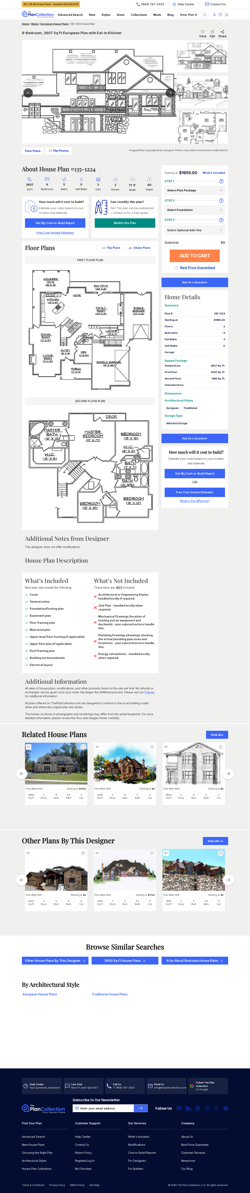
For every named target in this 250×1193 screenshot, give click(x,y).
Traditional (190, 408)
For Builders (135, 1168)
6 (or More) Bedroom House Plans (192, 961)
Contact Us (82, 1144)
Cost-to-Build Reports (142, 1152)
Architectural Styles (34, 1160)
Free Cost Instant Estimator (194, 492)
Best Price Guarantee (195, 1144)
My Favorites (83, 1168)
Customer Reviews (193, 1152)
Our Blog (187, 1168)
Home (25, 23)
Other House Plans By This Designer (53, 961)
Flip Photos (61, 150)
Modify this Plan (125, 223)
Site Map (94, 1185)
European (172, 408)
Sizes (121, 14)
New (92, 14)
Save (202, 36)
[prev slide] (21, 773)
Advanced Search (70, 14)
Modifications (136, 1144)
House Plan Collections (37, 1168)
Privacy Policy (57, 1185)
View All (213, 841)
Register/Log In (85, 1160)
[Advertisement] (125, 1038)
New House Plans (33, 1144)
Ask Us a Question (194, 282)
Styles (106, 14)
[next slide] (228, 773)
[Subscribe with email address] (141, 1108)
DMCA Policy (77, 1185)
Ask (212, 36)
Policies (149, 692)
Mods (157, 14)
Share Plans (142, 247)
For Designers (137, 1160)
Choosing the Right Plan (37, 1152)
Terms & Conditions (33, 1185)
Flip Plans (113, 247)
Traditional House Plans (110, 994)
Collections (139, 14)
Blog (170, 14)
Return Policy (83, 1152)
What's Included (138, 1136)
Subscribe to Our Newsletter (96, 1100)
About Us (187, 1136)
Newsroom (188, 1160)
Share (222, 36)
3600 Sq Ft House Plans (122, 961)
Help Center (83, 1136)
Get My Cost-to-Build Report (55, 223)
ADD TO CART (194, 256)
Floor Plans (33, 151)
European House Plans (54, 23)
